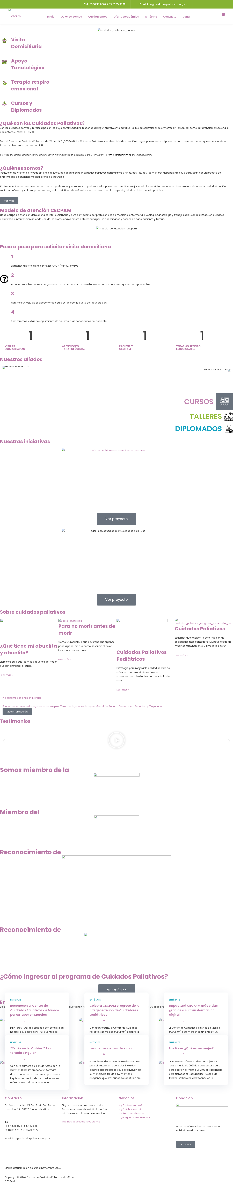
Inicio (50, 16)
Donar (187, 16)
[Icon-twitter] (208, 1155)
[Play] (116, 741)
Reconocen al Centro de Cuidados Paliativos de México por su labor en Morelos (34, 1010)
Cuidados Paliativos (200, 628)
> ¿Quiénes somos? (130, 1105)
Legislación (87, 1177)
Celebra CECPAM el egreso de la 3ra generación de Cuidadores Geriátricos (115, 1010)
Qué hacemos (97, 16)
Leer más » (6, 675)
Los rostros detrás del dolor (111, 1048)
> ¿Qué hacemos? (130, 1109)
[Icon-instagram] (199, 1155)
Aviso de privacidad (168, 1177)
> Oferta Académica (131, 1113)
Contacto (169, 16)
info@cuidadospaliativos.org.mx (81, 1121)
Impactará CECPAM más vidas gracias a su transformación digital (193, 1010)
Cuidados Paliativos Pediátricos (141, 655)
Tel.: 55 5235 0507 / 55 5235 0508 (105, 4)
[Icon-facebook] (180, 1155)
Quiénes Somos (71, 16)
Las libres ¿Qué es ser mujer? (191, 1048)
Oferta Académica (126, 16)
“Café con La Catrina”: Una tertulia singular (31, 1050)
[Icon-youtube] (217, 1155)
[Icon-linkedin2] (189, 1155)
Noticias (15, 1042)
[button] (4, 741)
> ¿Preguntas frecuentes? (134, 1117)
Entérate (151, 16)
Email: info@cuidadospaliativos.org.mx (164, 4)
